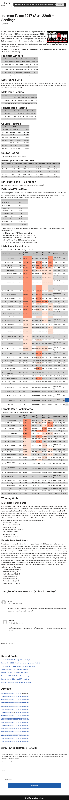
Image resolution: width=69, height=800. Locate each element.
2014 (3, 732)
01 (6, 693)
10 (24, 696)
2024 (3, 700)
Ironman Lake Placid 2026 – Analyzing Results (16, 682)
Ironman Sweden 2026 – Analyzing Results (14, 673)
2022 (3, 706)
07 (18, 693)
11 (26, 696)
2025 (3, 696)
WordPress (40, 798)
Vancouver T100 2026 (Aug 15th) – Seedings (15, 676)
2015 (3, 729)
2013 (3, 735)
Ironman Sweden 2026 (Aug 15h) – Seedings (15, 679)
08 (20, 693)
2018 (3, 719)
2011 (3, 741)
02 (8, 693)
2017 (3, 722)
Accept (60, 4)
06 (16, 693)
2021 (3, 709)
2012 (3, 738)
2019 (3, 716)
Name (3, 771)
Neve (26, 798)
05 (14, 693)
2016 (3, 725)
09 (22, 696)
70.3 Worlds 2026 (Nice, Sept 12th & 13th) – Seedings (18, 666)
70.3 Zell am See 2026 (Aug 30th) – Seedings (15, 660)
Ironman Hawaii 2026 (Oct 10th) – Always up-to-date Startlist (20, 663)
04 (12, 693)
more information (49, 4)
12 (28, 696)
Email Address (7, 762)
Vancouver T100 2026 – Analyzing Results (14, 669)
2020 (3, 712)
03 (10, 693)
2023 (3, 703)
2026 (3, 693)
